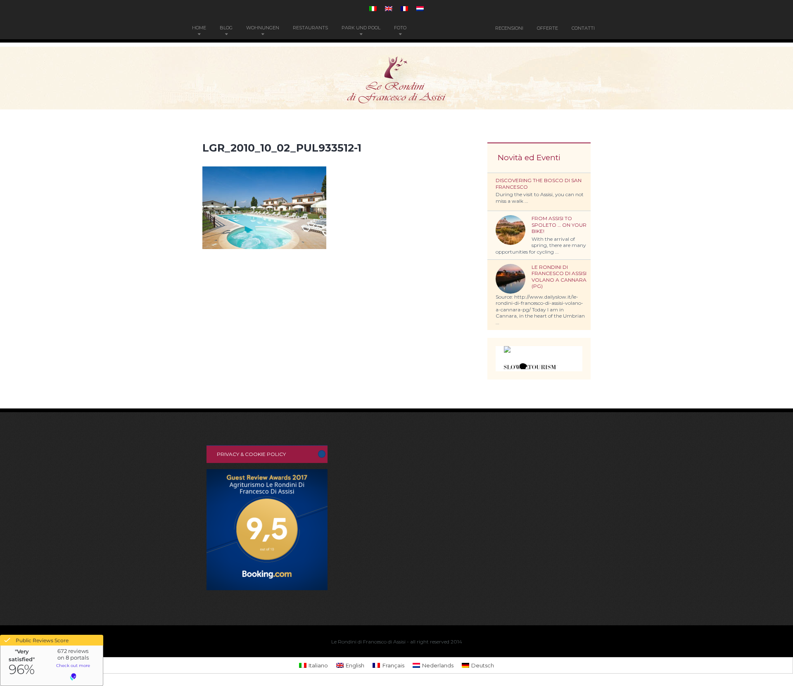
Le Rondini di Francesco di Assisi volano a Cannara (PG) (559, 277)
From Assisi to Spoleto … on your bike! (559, 224)
